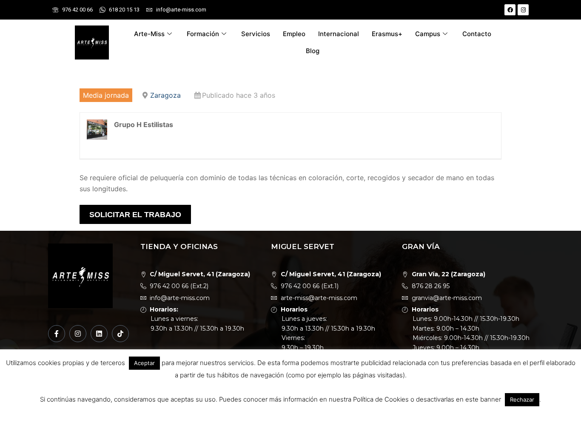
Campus (427, 34)
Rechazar (522, 399)
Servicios (255, 34)
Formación (203, 34)
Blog (312, 51)
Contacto (476, 34)
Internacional (338, 34)
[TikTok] (120, 333)
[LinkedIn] (99, 333)
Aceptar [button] (144, 363)
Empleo (294, 34)
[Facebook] (509, 9)
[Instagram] (523, 9)
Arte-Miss (149, 34)
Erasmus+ (387, 34)
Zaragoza (165, 95)
